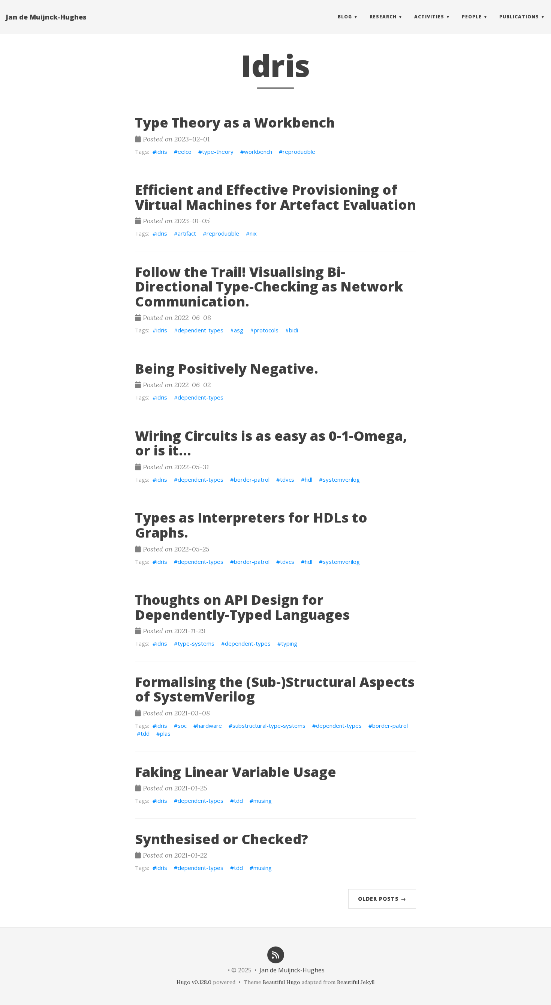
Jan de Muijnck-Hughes (46, 16)
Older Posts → (382, 898)
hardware (209, 725)
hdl (308, 479)
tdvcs (287, 479)
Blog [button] (345, 17)
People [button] (472, 17)
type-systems (196, 643)
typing (289, 643)
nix (253, 233)
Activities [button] (429, 17)
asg (238, 330)
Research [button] (383, 17)
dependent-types (200, 330)
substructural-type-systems (268, 725)
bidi (293, 330)
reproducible (299, 151)
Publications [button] (519, 17)
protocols (266, 330)
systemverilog (341, 479)
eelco (185, 151)
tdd (145, 733)
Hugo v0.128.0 (194, 982)
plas (165, 733)
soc (182, 725)
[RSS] (275, 954)
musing (262, 800)
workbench (258, 151)
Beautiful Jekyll (355, 982)
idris (161, 151)
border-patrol (252, 479)
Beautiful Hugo (281, 982)
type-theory (218, 151)
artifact (187, 233)
